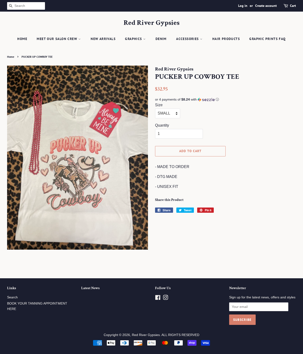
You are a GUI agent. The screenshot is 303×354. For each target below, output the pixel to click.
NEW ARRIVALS (103, 39)
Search (12, 297)
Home (22, 39)
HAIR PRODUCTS (226, 39)
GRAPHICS (134, 39)
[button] (225, 99)
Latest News (90, 288)
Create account (266, 6)
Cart (293, 6)
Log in (242, 6)
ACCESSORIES (188, 39)
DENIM (161, 39)
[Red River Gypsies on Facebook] (157, 298)
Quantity (162, 125)
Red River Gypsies (151, 23)
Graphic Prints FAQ (267, 39)
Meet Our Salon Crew (57, 39)
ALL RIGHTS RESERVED (180, 335)
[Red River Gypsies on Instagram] (165, 298)
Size (159, 105)
